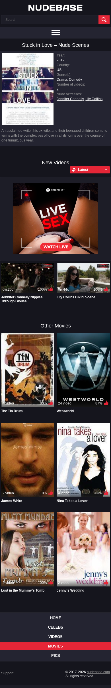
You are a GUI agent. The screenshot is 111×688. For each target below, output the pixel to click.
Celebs (55, 627)
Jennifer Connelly (70, 99)
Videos (55, 637)
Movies (55, 646)
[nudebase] (55, 7)
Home (55, 618)
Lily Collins (93, 99)
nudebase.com (98, 672)
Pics (55, 655)
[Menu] (55, 32)
